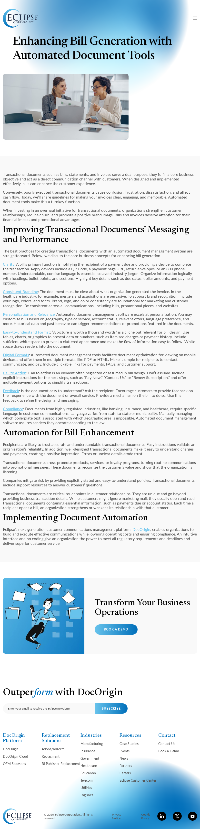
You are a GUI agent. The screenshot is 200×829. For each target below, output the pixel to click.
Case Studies (129, 743)
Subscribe (111, 708)
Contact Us (166, 743)
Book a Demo (116, 629)
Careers (125, 773)
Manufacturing (91, 743)
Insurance (87, 751)
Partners (126, 765)
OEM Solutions (14, 763)
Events (125, 751)
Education (88, 773)
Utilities (86, 787)
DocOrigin (141, 529)
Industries (91, 735)
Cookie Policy (145, 816)
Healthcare (88, 765)
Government (89, 758)
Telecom (86, 780)
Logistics (86, 795)
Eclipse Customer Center (138, 780)
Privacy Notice (116, 816)
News (124, 758)
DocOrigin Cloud (15, 756)
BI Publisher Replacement (61, 763)
